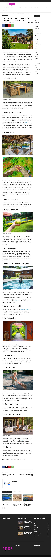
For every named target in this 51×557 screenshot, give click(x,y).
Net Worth (31, 7)
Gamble (36, 39)
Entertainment (21, 7)
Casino (36, 26)
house (25, 122)
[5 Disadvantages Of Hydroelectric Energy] (20, 522)
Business (7, 7)
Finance (36, 35)
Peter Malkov (6, 22)
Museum (37, 54)
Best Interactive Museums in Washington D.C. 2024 (28, 527)
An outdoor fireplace (24, 309)
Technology (37, 69)
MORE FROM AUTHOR (17, 491)
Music (36, 56)
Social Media (37, 63)
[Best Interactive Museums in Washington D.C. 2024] (20, 528)
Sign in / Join (4, 0)
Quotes (36, 62)
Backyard (7, 459)
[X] (6, 25)
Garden (11, 459)
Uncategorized (38, 75)
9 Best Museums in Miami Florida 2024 (26, 475)
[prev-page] (3, 508)
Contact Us (5, 10)
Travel (38, 7)
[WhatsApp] (12, 25)
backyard (22, 440)
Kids (36, 48)
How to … (37, 47)
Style (35, 7)
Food (36, 37)
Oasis (18, 459)
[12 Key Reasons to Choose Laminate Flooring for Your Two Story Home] (17, 497)
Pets (36, 60)
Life (36, 52)
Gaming (36, 41)
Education (13, 7)
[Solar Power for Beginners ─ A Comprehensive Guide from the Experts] (28, 497)
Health (26, 7)
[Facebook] (3, 25)
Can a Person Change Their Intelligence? (8, 475)
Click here (17, 300)
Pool (24, 459)
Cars (36, 24)
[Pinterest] (9, 25)
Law (36, 50)
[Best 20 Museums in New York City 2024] (20, 533)
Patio (21, 459)
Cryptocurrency (38, 30)
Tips (41, 7)
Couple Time (37, 28)
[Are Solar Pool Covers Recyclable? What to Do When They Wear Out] (7, 497)
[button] (47, 7)
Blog (36, 20)
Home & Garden (8, 13)
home (15, 459)
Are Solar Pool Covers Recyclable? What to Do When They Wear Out (6, 503)
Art (35, 18)
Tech (16, 7)
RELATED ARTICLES (7, 491)
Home (4, 7)
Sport (36, 65)
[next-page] (5, 508)
